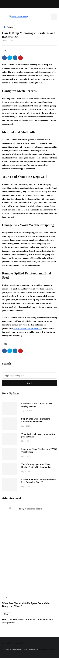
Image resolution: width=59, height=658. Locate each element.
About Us (19, 643)
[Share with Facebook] (4, 57)
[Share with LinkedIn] (15, 57)
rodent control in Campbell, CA (27, 328)
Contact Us (7, 643)
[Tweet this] (9, 57)
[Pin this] (20, 57)
